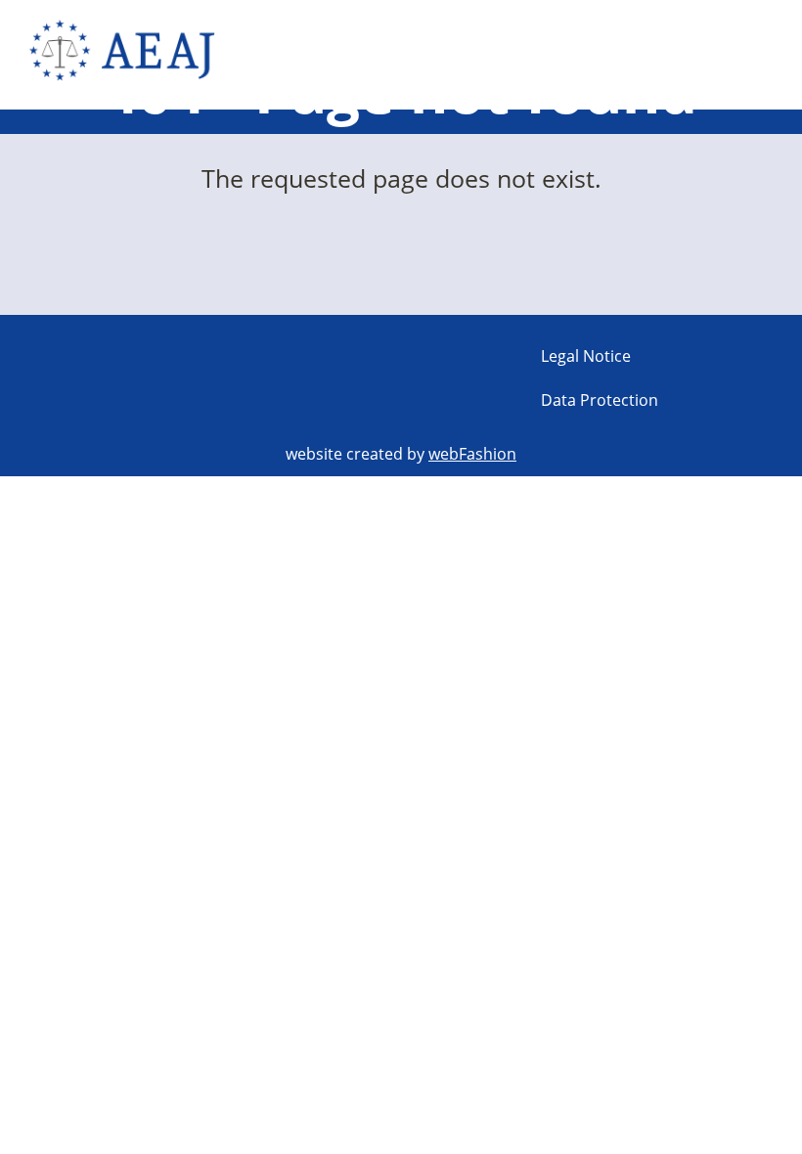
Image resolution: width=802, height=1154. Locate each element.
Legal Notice (586, 356)
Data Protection (599, 400)
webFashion (472, 454)
